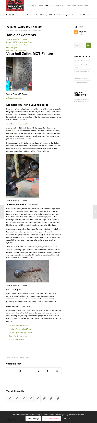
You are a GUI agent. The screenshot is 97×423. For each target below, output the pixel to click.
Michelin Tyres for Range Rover (20, 332)
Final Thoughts (11, 47)
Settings (67, 418)
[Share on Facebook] (11, 371)
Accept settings (33, 418)
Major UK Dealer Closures (18, 325)
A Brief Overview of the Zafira (17, 45)
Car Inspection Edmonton (81, 99)
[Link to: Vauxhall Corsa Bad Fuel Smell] (37, 398)
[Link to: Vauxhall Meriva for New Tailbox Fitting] (44, 398)
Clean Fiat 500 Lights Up (18, 336)
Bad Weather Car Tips (82, 101)
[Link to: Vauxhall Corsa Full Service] (30, 398)
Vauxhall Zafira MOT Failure (16, 39)
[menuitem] (9, 5)
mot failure (14, 357)
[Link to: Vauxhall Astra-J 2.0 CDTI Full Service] (51, 398)
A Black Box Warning (16, 339)
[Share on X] (20, 371)
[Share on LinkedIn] (38, 371)
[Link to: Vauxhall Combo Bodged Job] (23, 398)
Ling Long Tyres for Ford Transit (20, 329)
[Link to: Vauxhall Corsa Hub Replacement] (16, 398)
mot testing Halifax (26, 30)
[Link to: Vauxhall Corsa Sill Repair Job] (9, 398)
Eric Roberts (38, 30)
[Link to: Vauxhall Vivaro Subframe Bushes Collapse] (58, 398)
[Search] (8, 16)
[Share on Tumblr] (47, 371)
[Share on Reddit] (57, 371)
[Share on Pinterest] (29, 371)
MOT (13, 130)
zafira (27, 357)
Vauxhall (9, 249)
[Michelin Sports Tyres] (2, 212)
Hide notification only (51, 418)
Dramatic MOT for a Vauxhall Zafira (19, 42)
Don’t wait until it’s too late (16, 50)
